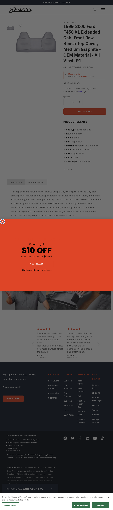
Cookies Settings (10, 505)
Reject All (100, 505)
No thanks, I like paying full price (37, 270)
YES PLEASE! (36, 263)
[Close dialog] (2, 222)
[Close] (109, 497)
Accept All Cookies (81, 505)
